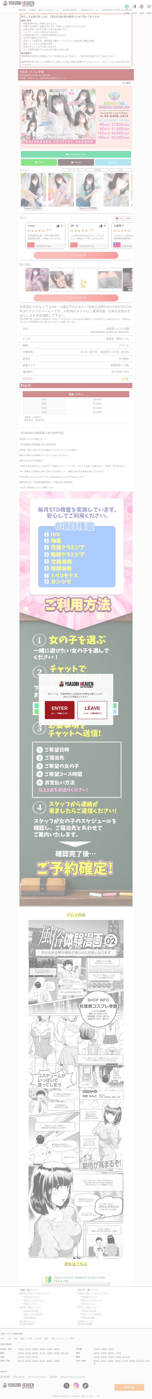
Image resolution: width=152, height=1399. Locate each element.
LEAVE (92, 709)
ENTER (60, 709)
